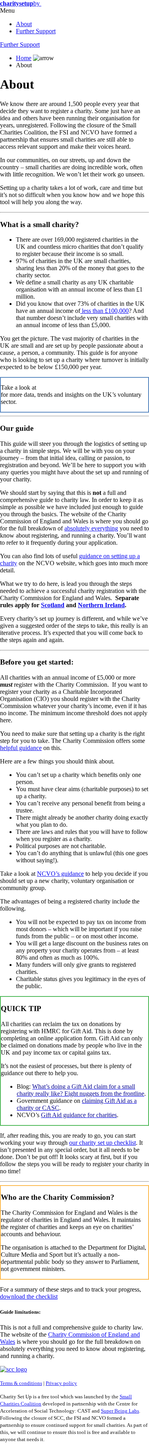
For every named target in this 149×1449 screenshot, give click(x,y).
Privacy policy (61, 1383)
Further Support (36, 31)
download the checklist (29, 1296)
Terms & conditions (21, 1383)
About (24, 24)
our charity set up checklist (102, 1142)
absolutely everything (91, 528)
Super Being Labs (120, 1411)
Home (23, 58)
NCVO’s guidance (60, 873)
